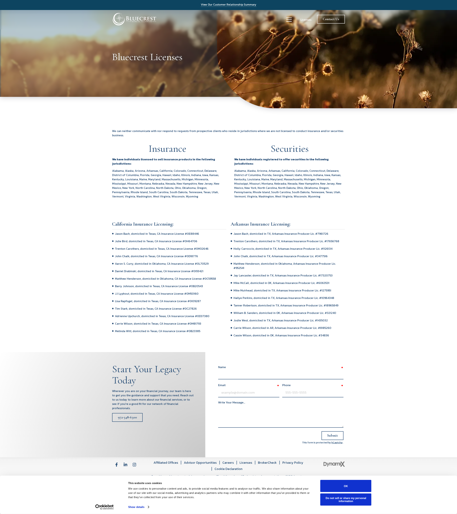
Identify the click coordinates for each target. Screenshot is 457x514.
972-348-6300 (127, 417)
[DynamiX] (334, 464)
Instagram (134, 464)
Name (222, 367)
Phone (286, 385)
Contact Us (331, 19)
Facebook (116, 464)
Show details (136, 506)
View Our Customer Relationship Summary (228, 4)
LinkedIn (125, 464)
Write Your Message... (231, 402)
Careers (228, 462)
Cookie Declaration (228, 468)
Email (222, 385)
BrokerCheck (267, 462)
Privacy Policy (292, 462)
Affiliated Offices (166, 462)
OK (346, 485)
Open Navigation (289, 19)
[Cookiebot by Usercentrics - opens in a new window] (104, 507)
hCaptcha (336, 442)
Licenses (305, 19)
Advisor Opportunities (200, 462)
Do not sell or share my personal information (346, 499)
